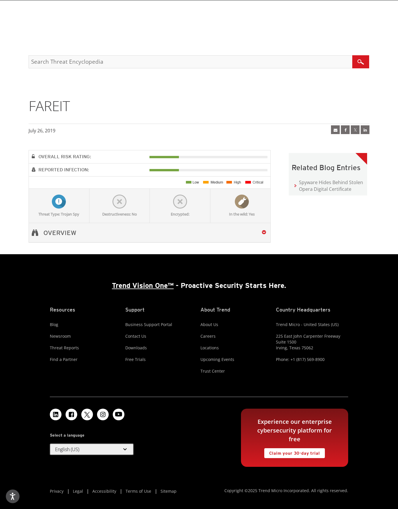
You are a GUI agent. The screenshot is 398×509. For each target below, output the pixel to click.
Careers (208, 336)
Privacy (57, 491)
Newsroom (60, 336)
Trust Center (212, 371)
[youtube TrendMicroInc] (118, 414)
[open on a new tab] (87, 414)
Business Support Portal (148, 324)
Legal (78, 491)
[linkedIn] (365, 129)
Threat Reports (64, 347)
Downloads (136, 347)
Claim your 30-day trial (292, 451)
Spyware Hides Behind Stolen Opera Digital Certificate (331, 185)
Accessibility (104, 491)
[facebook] (345, 129)
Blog (54, 324)
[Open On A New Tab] (355, 129)
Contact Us (135, 336)
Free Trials (135, 359)
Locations (209, 347)
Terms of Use (138, 491)
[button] (92, 449)
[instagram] (103, 414)
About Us (209, 324)
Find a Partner (64, 359)
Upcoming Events (217, 359)
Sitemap (169, 491)
